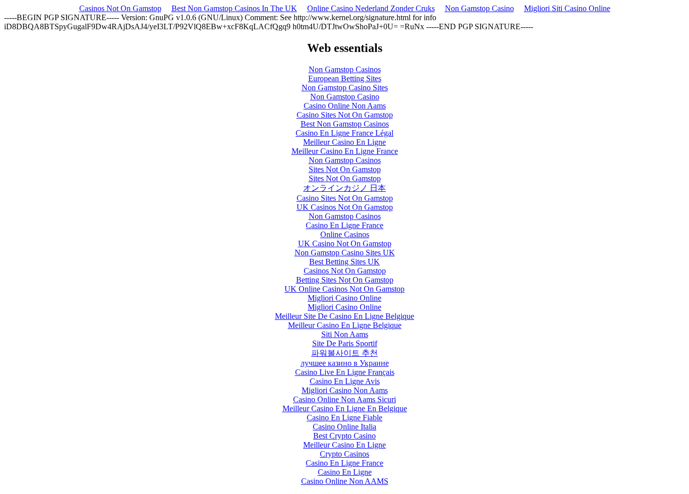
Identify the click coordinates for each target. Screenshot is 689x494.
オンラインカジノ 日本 (344, 188)
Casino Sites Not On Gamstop (345, 115)
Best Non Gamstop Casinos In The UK (234, 8)
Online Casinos (344, 234)
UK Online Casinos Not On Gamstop (344, 289)
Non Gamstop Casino (479, 8)
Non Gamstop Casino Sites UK (345, 252)
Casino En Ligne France (344, 225)
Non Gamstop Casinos (345, 69)
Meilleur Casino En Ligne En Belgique (344, 408)
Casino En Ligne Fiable (344, 417)
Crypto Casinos (344, 454)
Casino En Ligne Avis (345, 381)
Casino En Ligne (345, 472)
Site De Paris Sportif (344, 343)
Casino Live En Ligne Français (344, 372)
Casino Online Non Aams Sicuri (344, 399)
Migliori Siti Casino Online (567, 8)
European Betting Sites (344, 78)
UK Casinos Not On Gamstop (345, 207)
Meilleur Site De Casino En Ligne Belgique (344, 316)
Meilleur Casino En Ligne (344, 142)
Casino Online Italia (344, 426)
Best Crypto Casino (344, 435)
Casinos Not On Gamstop (120, 8)
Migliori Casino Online (344, 298)
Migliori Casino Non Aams (345, 390)
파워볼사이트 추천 (344, 353)
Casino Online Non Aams (345, 105)
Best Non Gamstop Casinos (345, 124)
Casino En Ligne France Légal (344, 133)
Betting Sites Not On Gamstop (344, 280)
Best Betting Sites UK (344, 261)
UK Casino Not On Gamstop (344, 243)
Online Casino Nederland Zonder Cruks (371, 8)
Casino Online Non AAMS (344, 481)
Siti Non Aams (344, 334)
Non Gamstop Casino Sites (345, 87)
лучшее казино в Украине (345, 363)
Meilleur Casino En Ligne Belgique (344, 325)
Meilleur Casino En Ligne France (345, 151)
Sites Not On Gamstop (345, 169)
